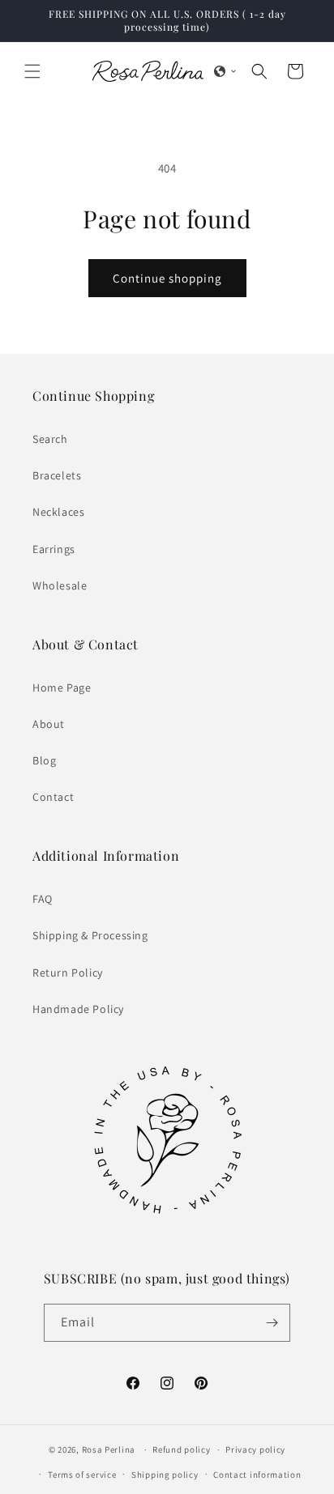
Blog (44, 760)
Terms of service (82, 1474)
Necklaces (58, 511)
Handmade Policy (78, 1009)
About (48, 724)
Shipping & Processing (90, 935)
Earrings (53, 549)
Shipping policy (165, 1474)
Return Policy (67, 972)
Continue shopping (167, 278)
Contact (53, 797)
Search (50, 439)
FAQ (42, 899)
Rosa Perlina (108, 1449)
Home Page (61, 687)
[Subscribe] (271, 1323)
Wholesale (59, 585)
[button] (32, 71)
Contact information (257, 1474)
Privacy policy (255, 1449)
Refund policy (181, 1449)
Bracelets (56, 475)
